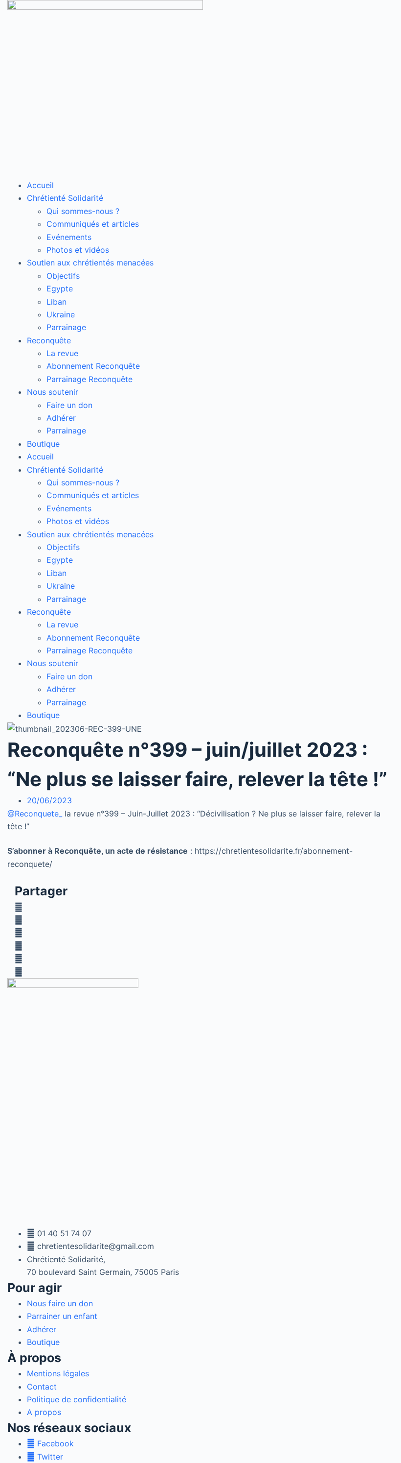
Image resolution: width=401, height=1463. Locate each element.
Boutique (43, 444)
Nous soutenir (52, 392)
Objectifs (63, 276)
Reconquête (49, 340)
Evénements (68, 237)
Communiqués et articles (92, 224)
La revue (62, 353)
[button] (200, 907)
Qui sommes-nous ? (82, 211)
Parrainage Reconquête (89, 379)
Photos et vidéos (77, 250)
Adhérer (61, 418)
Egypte (59, 288)
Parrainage (66, 327)
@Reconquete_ (34, 813)
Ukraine (60, 314)
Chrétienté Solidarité (65, 198)
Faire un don (69, 405)
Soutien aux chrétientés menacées (90, 262)
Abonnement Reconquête (93, 366)
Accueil (40, 185)
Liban (56, 302)
